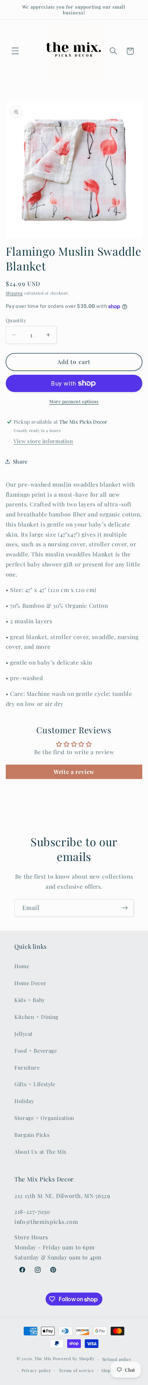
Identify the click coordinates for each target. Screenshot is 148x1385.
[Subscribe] (125, 908)
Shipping (14, 293)
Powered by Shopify (74, 1359)
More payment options (74, 401)
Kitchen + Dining (36, 1016)
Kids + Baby (29, 999)
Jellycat (23, 1033)
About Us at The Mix (40, 1151)
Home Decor (30, 983)
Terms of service (76, 1370)
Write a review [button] (74, 771)
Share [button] (20, 461)
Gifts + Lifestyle (34, 1084)
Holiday (24, 1100)
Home (21, 966)
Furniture (27, 1067)
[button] (15, 51)
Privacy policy (36, 1370)
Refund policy (117, 1359)
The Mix (42, 1359)
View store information (43, 441)
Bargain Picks (32, 1134)
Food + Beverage (35, 1050)
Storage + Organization (44, 1117)
